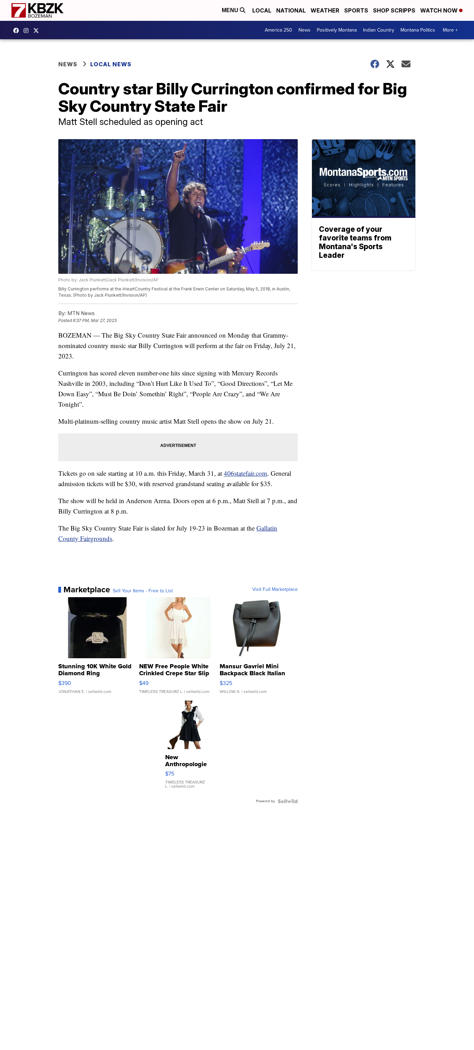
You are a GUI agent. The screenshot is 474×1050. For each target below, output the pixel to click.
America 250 (278, 30)
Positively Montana (337, 30)
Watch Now (439, 10)
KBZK (37, 30)
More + (450, 30)
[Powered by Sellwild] (288, 801)
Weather (325, 10)
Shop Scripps (394, 10)
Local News (111, 64)
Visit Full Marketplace (275, 589)
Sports (356, 10)
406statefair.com (245, 473)
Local (261, 10)
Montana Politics (417, 30)
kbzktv (28, 30)
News (304, 30)
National (291, 10)
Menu (231, 10)
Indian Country (378, 30)
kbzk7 (17, 30)
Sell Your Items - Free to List (143, 590)
